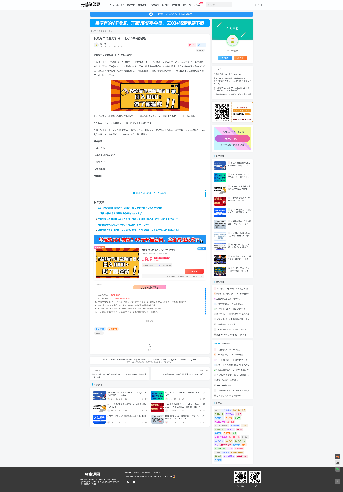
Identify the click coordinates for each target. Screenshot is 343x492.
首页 (112, 4)
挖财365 (128, 472)
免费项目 (155, 4)
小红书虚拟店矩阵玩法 (225, 324)
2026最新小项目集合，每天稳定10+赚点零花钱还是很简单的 (241, 288)
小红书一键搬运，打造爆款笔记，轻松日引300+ (127, 415)
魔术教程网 (219, 441)
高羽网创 (218, 456)
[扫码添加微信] (337, 469)
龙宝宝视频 (226, 410)
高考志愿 (225, 452)
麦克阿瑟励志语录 (222, 425)
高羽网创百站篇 (237, 452)
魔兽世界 (236, 444)
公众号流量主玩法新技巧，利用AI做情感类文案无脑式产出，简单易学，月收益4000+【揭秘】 (239, 248)
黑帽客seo (230, 414)
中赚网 (136, 472)
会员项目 (131, 4)
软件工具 (187, 4)
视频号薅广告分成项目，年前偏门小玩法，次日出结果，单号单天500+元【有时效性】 (139, 230)
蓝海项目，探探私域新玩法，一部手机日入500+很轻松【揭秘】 (239, 235)
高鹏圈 (217, 452)
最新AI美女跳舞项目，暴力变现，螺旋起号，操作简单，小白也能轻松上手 (239, 259)
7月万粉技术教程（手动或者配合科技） (232, 309)
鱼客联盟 (218, 433)
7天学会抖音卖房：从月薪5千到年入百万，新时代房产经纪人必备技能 (245, 329)
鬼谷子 (230, 448)
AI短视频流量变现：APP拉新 (228, 298)
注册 (260, 4)
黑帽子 (238, 414)
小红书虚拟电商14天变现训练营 (229, 304)
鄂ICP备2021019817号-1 (163, 476)
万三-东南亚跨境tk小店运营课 (228, 395)
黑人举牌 (229, 418)
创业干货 (165, 4)
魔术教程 (229, 441)
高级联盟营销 (229, 456)
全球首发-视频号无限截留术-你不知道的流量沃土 (121, 213)
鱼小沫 (239, 429)
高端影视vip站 (241, 456)
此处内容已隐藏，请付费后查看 (150, 192)
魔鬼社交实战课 (221, 437)
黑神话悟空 (219, 414)
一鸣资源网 (146, 472)
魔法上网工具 (234, 437)
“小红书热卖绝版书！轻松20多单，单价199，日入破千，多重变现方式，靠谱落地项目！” (185, 405)
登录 (255, 4)
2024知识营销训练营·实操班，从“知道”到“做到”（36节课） (127, 405)
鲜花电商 (230, 429)
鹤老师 (244, 425)
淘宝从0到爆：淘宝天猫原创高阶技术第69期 (234, 319)
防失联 (198, 4)
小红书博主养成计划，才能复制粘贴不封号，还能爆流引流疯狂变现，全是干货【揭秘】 (239, 272)
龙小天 (217, 410)
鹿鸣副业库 (235, 425)
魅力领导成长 (220, 448)
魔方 (216, 444)
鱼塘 (234, 433)
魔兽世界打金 (225, 444)
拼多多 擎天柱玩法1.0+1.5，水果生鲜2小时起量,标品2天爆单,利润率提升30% (248, 293)
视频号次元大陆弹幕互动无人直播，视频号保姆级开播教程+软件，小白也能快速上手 (138, 218)
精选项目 (142, 4)
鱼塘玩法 (227, 433)
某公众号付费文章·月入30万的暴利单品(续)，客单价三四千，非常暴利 (127, 393)
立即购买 (194, 271)
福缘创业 (156, 472)
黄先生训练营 (220, 421)
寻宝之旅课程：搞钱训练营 (227, 380)
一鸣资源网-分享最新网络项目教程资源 (138, 476)
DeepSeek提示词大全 (225, 385)
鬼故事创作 (239, 448)
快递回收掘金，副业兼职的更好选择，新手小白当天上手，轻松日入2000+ (185, 417)
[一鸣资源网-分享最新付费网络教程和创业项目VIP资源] (90, 4)
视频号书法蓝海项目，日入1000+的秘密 (120, 38)
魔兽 (244, 444)
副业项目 (120, 4)
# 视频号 (99, 333)
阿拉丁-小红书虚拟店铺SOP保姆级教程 (232, 314)
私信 (202, 45)
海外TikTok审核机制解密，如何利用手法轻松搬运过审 (238, 334)
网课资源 (176, 4)
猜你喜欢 (226, 343)
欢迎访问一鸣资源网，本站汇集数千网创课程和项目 (173, 14)
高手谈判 (218, 460)
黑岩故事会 (219, 418)
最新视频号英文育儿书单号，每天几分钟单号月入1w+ (123, 224)
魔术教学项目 (240, 441)
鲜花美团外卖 (220, 429)
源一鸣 (103, 43)
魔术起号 (245, 437)
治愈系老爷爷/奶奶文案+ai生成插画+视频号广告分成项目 (240, 100)
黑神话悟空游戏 (239, 410)
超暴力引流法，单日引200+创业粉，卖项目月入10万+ (185, 393)
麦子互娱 (230, 421)
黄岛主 (237, 418)
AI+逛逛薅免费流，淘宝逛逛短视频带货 (232, 390)
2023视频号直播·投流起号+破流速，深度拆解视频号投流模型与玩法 (130, 207)
